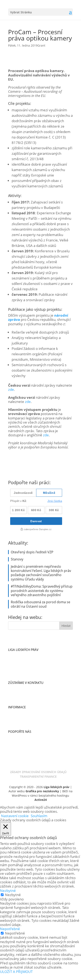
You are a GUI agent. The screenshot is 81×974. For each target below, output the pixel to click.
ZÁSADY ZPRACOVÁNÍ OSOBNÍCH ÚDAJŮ (38, 772)
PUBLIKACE (16, 712)
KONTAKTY (15, 692)
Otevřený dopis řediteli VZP (32, 552)
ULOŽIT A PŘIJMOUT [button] (16, 971)
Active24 (40, 800)
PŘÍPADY (14, 667)
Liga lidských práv (56, 787)
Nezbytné (13, 894)
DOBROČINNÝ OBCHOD (25, 745)
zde (11, 389)
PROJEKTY (15, 671)
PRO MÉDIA (16, 716)
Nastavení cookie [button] (15, 815)
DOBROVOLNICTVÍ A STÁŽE (27, 696)
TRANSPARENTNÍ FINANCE (38, 776)
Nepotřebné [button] (10, 928)
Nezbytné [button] (8, 890)
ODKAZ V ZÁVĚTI (20, 749)
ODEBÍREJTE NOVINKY (23, 687)
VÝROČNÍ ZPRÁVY (20, 720)
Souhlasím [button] (39, 815)
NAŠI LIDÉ (15, 663)
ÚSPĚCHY (14, 659)
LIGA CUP (15, 741)
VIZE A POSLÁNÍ (19, 654)
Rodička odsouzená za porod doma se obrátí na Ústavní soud (40, 604)
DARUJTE (14, 736)
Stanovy (17, 559)
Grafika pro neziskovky (42, 791)
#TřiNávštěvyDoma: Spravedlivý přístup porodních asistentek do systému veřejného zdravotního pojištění (41, 590)
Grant (41, 45)
